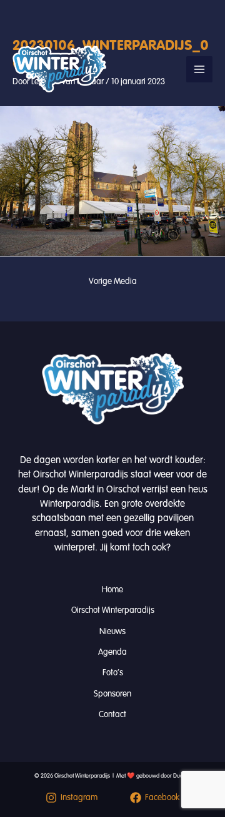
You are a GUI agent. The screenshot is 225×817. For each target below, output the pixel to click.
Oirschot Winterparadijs (112, 610)
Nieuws (112, 631)
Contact (112, 714)
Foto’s (112, 672)
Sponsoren (112, 693)
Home (112, 589)
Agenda (112, 652)
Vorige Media (113, 281)
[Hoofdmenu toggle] (199, 69)
